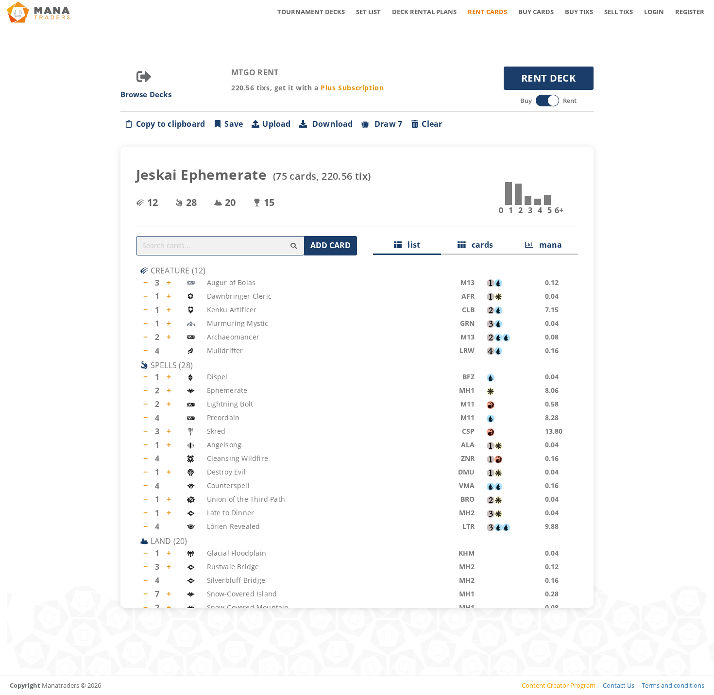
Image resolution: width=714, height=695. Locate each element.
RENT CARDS (487, 11)
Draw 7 (387, 124)
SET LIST (368, 11)
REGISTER (689, 11)
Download (330, 124)
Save (233, 124)
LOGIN (654, 11)
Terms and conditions (673, 685)
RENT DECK (548, 78)
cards (479, 244)
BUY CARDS (536, 11)
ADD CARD (330, 245)
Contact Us (618, 685)
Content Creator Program (558, 685)
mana (547, 244)
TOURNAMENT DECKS (311, 11)
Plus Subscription (352, 87)
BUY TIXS (579, 11)
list (411, 244)
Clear (432, 124)
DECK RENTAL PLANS (424, 11)
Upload (276, 124)
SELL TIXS (618, 11)
